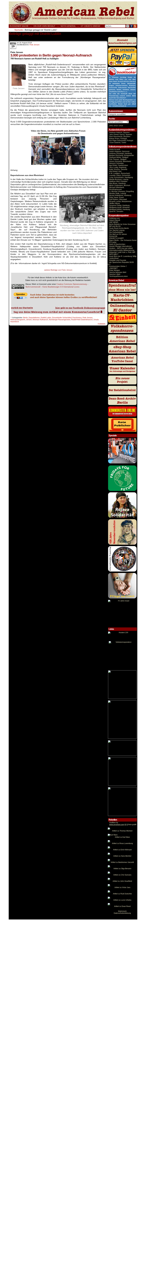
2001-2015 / (114, 126)
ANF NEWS (113, 222)
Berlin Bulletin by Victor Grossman (122, 224)
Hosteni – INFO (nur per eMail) (121, 248)
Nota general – (70, 26)
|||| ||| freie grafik (122, 825)
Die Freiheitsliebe (116, 232)
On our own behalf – (46, 26)
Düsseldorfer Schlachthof (62, 318)
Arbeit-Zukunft (114, 220)
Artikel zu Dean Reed (122, 906)
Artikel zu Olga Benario (122, 869)
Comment (102, 324)
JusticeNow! (114, 258)
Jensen (29, 320)
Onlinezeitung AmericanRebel (73, 12)
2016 (121, 126)
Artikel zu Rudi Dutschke (122, 894)
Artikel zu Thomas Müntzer (122, 831)
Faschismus (77, 318)
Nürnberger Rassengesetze (59, 320)
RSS (135, 26)
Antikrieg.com (114, 218)
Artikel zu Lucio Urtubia (122, 900)
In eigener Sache (19, 26)
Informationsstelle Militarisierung (121, 250)
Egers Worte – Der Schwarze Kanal (123, 240)
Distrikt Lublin (46, 318)
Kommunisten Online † (118, 266)
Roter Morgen (114, 270)
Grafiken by (113, 823)
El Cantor (112, 242)
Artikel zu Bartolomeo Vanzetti (122, 862)
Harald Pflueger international (120, 246)
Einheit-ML (113, 236)
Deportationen (34, 318)
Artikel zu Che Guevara (122, 875)
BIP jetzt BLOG (115, 226)
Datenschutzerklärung (122, 913)
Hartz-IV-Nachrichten (117, 244)
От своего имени (90, 26)
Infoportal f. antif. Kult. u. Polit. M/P (122, 252)
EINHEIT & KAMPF (116, 238)
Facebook (131, 26)
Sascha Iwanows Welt (117, 272)
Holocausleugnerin (17, 320)
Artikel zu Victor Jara (122, 887)
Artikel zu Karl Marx (122, 837)
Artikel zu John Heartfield (122, 881)
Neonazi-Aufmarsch (40, 320)
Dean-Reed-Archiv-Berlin (119, 228)
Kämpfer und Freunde (117, 260)
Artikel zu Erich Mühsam (122, 850)
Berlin (25, 318)
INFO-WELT (113, 254)
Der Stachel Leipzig (116, 230)
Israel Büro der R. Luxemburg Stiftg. (123, 256)
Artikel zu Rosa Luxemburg (122, 843)
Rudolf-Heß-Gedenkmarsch (82, 320)
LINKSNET (113, 268)
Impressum (122, 911)
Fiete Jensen (34, 45)
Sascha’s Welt (114, 274)
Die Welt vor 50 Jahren (118, 234)
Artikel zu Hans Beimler (122, 856)
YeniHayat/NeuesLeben (118, 276)
